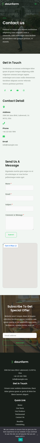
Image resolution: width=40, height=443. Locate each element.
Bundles (20, 421)
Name (8, 183)
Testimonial (20, 414)
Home (20, 405)
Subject (9, 204)
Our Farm (20, 408)
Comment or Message (14, 215)
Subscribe (20, 343)
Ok (21, 440)
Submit (11, 235)
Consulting (20, 424)
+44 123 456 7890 (20, 376)
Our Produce (20, 411)
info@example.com (20, 379)
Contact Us (20, 417)
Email (8, 194)
